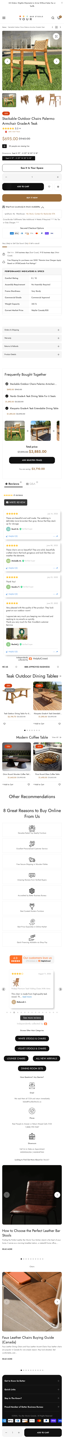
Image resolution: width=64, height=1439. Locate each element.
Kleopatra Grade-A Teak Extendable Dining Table (34, 408)
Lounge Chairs (16, 1058)
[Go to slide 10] (39, 1012)
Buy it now (32, 197)
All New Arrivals (46, 1058)
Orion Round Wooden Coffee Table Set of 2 (16, 774)
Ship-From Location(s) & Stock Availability (23, 206)
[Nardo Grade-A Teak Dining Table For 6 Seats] (41, 431)
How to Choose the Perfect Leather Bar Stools (31, 1233)
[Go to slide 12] (46, 1012)
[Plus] (57, 177)
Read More (7, 1249)
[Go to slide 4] (17, 1012)
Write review (16, 502)
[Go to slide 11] (42, 1012)
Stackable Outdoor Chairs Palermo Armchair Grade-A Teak (32, 384)
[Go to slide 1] (7, 1012)
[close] (62, 3)
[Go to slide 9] (35, 1012)
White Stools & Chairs (32, 1038)
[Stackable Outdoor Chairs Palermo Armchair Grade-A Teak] (15, 431)
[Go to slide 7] (28, 1012)
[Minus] (6, 177)
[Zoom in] (56, 36)
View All (55, 676)
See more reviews (32, 1017)
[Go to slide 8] (32, 1012)
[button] (57, 61)
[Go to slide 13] (49, 1012)
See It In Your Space (32, 168)
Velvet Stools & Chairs (32, 1048)
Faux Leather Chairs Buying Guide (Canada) (28, 1340)
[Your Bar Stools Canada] (32, 17)
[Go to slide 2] (10, 1012)
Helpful (11, 536)
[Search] (53, 17)
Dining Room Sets (32, 1068)
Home (4, 27)
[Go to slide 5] (21, 1012)
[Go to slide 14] (53, 1012)
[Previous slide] (3, 989)
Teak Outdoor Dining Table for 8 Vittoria (16, 714)
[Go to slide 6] (24, 1012)
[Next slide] (60, 989)
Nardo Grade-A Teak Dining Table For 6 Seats (33, 396)
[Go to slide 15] (57, 1012)
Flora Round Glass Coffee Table (47, 774)
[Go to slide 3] (14, 1012)
